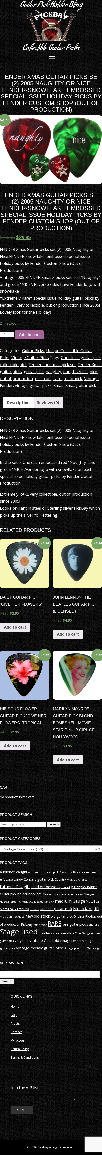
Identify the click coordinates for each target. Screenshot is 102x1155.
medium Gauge (70, 901)
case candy (14, 879)
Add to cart (29, 335)
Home (15, 1006)
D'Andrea (82, 879)
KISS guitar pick (44, 901)
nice (93, 371)
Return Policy (20, 1049)
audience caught (13, 871)
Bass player (81, 872)
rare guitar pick (67, 378)
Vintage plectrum (75, 948)
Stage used (19, 932)
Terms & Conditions (25, 1057)
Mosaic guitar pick (56, 908)
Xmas (58, 385)
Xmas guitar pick (80, 385)
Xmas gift (94, 948)
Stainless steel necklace (56, 933)
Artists (15, 1023)
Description (18, 402)
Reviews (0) (48, 402)
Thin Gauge (82, 933)
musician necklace (12, 916)
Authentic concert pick (43, 872)
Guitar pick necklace (58, 894)
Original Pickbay (84, 916)
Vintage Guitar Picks (30, 357)
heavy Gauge (84, 894)
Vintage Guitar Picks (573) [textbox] (49, 849)
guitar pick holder (84, 887)
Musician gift (86, 908)
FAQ (14, 1015)
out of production (16, 378)
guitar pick (34, 371)
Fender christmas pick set (52, 364)
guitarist (64, 887)
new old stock (37, 916)
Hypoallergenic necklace (16, 901)
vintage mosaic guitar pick (39, 947)
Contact (16, 1032)
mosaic (34, 909)
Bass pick (65, 872)
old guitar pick (62, 916)
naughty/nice (75, 371)
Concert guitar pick (39, 879)
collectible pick (13, 364)
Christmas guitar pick (81, 357)
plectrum (43, 378)
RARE (54, 923)
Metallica (92, 901)
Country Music (65, 879)
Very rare (22, 940)
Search (54, 824)
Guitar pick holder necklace (21, 894)
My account (18, 1040)
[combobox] (51, 848)
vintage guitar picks (33, 385)
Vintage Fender (71, 941)
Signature (92, 924)
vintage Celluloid (44, 940)
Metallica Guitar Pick (14, 909)
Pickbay (27, 924)
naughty (53, 371)
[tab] (18, 402)
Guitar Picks (33, 350)
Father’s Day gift (15, 886)
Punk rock (40, 924)
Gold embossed (45, 886)
